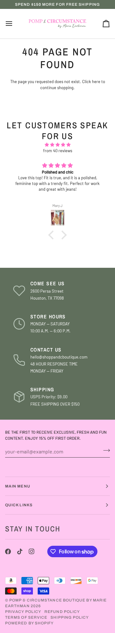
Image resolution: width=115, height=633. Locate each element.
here (96, 81)
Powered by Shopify (29, 623)
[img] (57, 145)
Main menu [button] (17, 486)
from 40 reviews (57, 150)
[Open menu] (14, 24)
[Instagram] (31, 551)
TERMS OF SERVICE (26, 617)
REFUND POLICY (62, 611)
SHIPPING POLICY (69, 617)
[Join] (104, 450)
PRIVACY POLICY (23, 611)
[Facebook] (8, 551)
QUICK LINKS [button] (19, 505)
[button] (52, 235)
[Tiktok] (19, 551)
